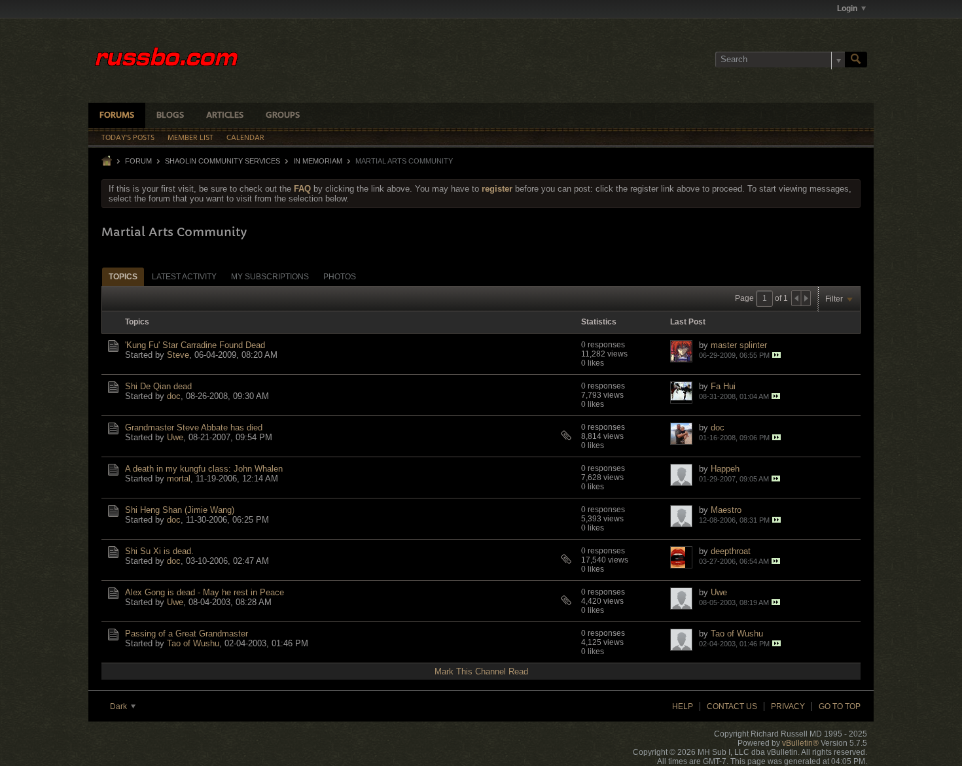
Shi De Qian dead (158, 386)
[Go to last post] (776, 355)
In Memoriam (317, 161)
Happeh (725, 469)
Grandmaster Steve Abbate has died (193, 427)
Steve (178, 355)
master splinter (739, 345)
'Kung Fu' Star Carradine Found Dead (195, 345)
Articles (224, 115)
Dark (119, 706)
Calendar (245, 138)
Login (847, 8)
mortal (178, 478)
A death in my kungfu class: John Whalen (204, 469)
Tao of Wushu (193, 643)
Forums (116, 115)
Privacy (788, 706)
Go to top (840, 706)
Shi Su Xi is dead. (159, 551)
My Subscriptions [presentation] (270, 276)
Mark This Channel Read (481, 671)
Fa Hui (723, 386)
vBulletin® (800, 743)
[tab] (123, 276)
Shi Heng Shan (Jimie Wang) (179, 510)
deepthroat (731, 551)
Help (682, 706)
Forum (138, 161)
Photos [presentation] (339, 276)
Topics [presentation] (123, 276)
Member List (190, 138)
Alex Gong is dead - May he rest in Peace (204, 592)
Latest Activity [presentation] (184, 276)
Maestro (726, 510)
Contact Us (732, 706)
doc (174, 396)
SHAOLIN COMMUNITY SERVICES (222, 161)
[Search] (856, 59)
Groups (283, 115)
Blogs (170, 115)
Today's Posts (127, 138)
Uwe (175, 437)
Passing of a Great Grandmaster (186, 633)
